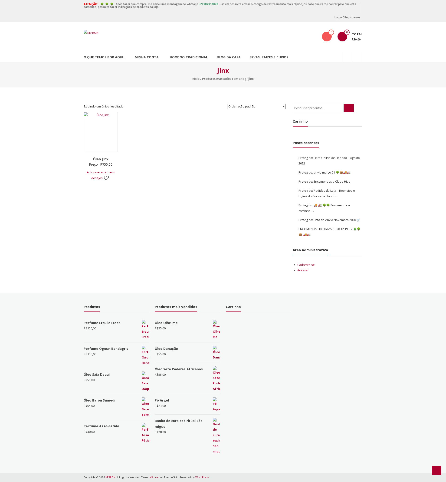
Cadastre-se (306, 265)
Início (195, 79)
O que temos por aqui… (105, 57)
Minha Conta (147, 57)
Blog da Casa (229, 57)
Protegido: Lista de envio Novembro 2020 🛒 (329, 220)
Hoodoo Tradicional (189, 57)
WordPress (202, 477)
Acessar (303, 270)
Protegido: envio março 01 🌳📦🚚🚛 (324, 172)
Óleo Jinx (100, 159)
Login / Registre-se (347, 17)
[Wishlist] (326, 36)
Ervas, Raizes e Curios (268, 57)
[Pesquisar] (349, 108)
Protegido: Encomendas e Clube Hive (324, 181)
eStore (154, 477)
